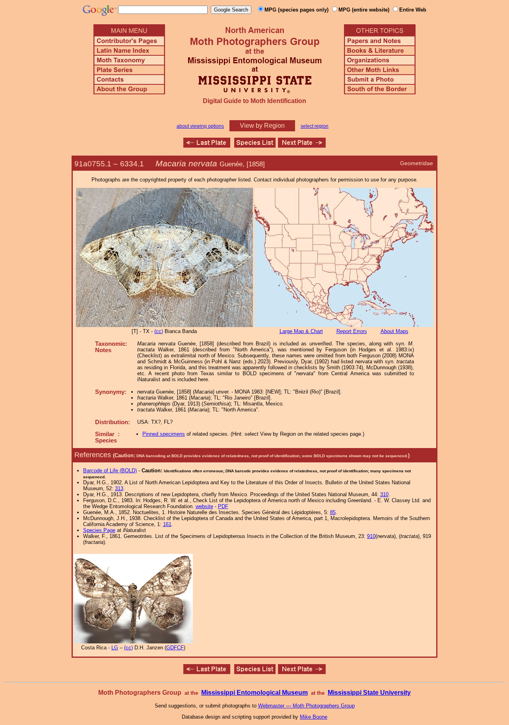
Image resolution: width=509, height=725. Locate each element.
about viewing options (200, 126)
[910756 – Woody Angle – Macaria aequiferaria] (302, 145)
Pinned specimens (163, 434)
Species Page (99, 530)
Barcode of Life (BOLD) (110, 471)
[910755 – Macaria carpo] (206, 145)
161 (167, 524)
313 (119, 488)
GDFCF (175, 648)
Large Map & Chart (301, 331)
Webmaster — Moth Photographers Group (306, 706)
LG (114, 648)
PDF (223, 506)
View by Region (262, 125)
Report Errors (351, 331)
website (204, 506)
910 (371, 536)
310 (384, 494)
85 (333, 512)
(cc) (158, 331)
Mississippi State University (369, 692)
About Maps (394, 331)
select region (314, 126)
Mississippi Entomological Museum (254, 692)
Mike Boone (313, 717)
